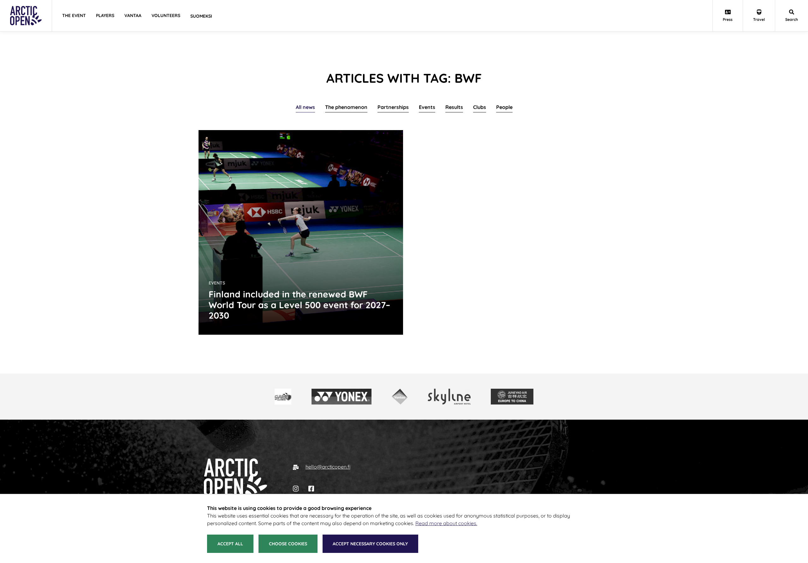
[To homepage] (236, 477)
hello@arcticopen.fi (328, 467)
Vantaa (132, 15)
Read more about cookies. (446, 523)
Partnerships (393, 107)
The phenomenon (346, 107)
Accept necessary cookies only (370, 544)
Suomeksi (201, 16)
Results (454, 107)
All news (305, 107)
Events (427, 107)
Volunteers (166, 15)
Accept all (230, 544)
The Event (74, 15)
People (504, 107)
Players (105, 15)
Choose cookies (288, 544)
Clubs (479, 107)
